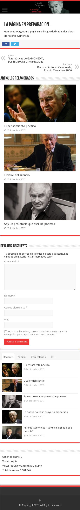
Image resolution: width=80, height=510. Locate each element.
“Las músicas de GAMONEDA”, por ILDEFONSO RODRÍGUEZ (26, 58)
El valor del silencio (17, 175)
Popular (22, 357)
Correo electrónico (15, 307)
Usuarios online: (11, 456)
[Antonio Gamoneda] (40, 7)
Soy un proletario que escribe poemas (29, 224)
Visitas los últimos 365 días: (17, 465)
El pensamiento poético (20, 126)
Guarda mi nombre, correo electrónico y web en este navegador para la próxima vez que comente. (35, 333)
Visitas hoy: (8, 461)
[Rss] (40, 500)
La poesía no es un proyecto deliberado (46, 412)
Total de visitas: (11, 470)
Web (6, 319)
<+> (52, 357)
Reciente (8, 357)
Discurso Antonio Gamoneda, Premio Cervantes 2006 (54, 67)
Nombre (10, 295)
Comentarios (38, 357)
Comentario (11, 261)
